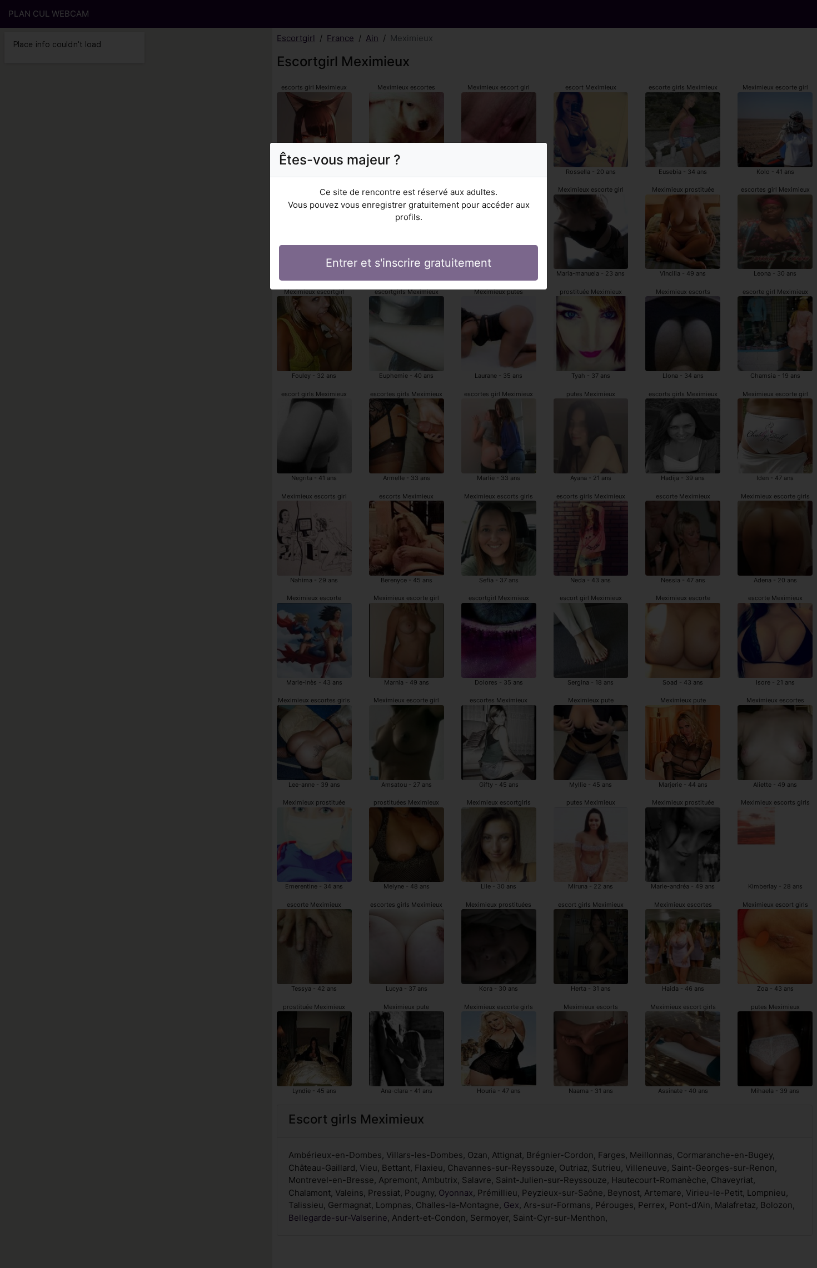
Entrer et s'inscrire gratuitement (408, 262)
